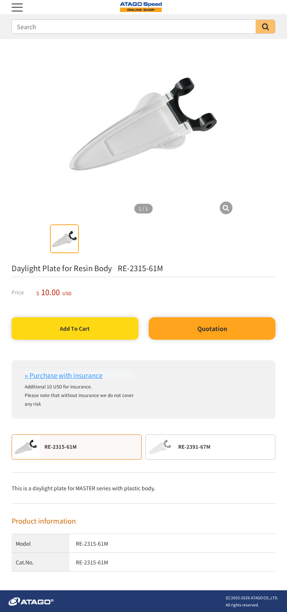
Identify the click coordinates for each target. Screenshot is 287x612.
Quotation (212, 328)
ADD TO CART (75, 328)
